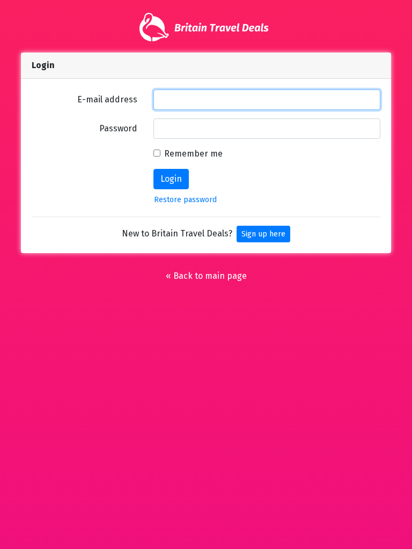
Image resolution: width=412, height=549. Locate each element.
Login (171, 179)
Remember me (193, 154)
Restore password (185, 199)
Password (118, 128)
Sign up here (263, 234)
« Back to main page (206, 276)
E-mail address (107, 99)
